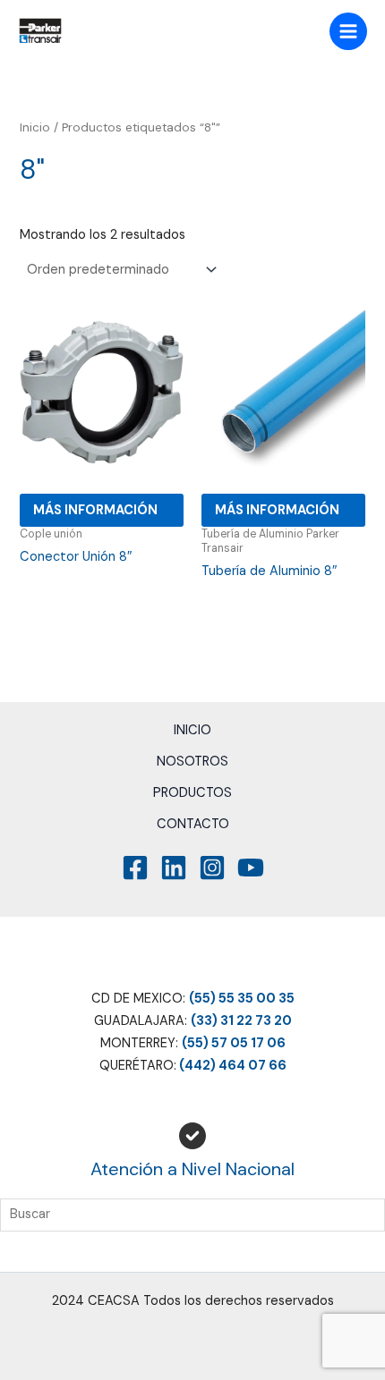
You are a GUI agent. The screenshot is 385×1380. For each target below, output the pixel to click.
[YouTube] (250, 867)
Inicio (35, 127)
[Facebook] (135, 867)
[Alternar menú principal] (348, 31)
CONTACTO (193, 824)
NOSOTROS (192, 761)
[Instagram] (212, 867)
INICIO (192, 730)
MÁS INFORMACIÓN (95, 510)
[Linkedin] (173, 867)
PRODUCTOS (192, 792)
